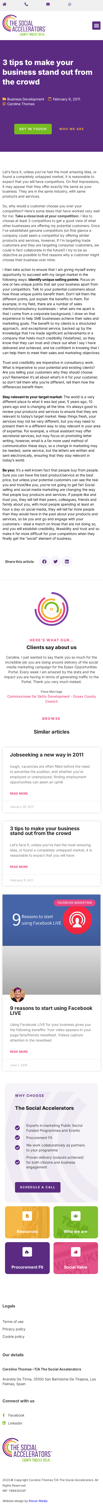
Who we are (76, 1231)
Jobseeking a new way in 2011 (47, 755)
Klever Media (38, 1501)
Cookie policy (13, 1336)
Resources (27, 1231)
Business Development (25, 99)
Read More (19, 793)
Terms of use (13, 1321)
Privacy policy (14, 1329)
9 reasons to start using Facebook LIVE (51, 1010)
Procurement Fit (27, 1267)
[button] (96, 25)
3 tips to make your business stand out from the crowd (45, 831)
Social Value (76, 1267)
